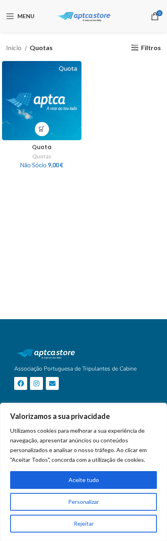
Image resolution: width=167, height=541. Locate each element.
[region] (83, 472)
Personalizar (83, 501)
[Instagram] (36, 383)
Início (14, 47)
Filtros (151, 47)
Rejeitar (84, 523)
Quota (41, 147)
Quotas (41, 156)
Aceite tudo (84, 479)
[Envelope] (52, 383)
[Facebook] (20, 383)
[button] (42, 129)
